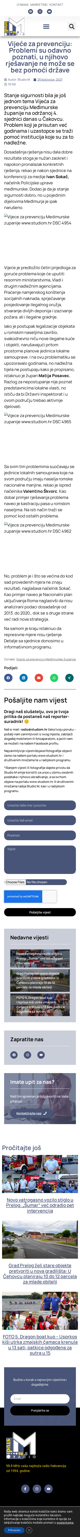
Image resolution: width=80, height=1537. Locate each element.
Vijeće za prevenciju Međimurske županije (46, 659)
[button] (46, 26)
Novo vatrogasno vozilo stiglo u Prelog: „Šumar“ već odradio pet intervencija (40, 1205)
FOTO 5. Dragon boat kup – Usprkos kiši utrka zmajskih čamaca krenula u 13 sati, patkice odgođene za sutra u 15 (40, 1345)
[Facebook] (30, 11)
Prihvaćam (14, 1530)
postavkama (65, 1522)
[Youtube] (49, 11)
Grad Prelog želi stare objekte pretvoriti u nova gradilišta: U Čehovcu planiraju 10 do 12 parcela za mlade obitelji (40, 1273)
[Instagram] (40, 11)
